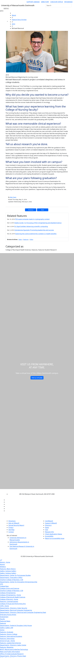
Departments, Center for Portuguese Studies (15, 575)
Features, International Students (11, 636)
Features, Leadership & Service (10, 643)
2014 (13, 24)
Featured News (5, 621)
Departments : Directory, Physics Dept (13, 656)
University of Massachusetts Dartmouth (35, 490)
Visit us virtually (37, 378)
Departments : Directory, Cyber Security (13, 608)
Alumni (2, 564)
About (14, 15)
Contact (11, 532)
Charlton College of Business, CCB (11, 580)
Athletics (3, 567)
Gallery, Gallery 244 (6, 628)
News (20, 239)
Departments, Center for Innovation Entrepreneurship (18, 582)
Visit (46, 530)
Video (31, 239)
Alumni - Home (5, 562)
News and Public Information (10, 652)
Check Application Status (53, 534)
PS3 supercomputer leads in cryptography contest (32, 219)
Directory (45, 2)
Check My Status (56, 2)
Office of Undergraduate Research (12, 654)
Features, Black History (8, 569)
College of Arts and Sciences (9, 588)
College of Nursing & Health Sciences (12, 597)
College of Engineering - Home (10, 595)
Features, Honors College (8, 634)
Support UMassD (33, 2)
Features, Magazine (6, 647)
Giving (2, 630)
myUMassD (68, 2)
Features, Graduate (6, 632)
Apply (47, 527)
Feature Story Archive (19, 20)
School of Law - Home (7, 641)
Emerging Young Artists (8, 615)
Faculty (2, 619)
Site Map (11, 530)
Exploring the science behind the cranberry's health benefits (35, 234)
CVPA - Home (4, 606)
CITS (1, 584)
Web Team (13, 197)
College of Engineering (8, 593)
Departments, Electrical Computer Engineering (16, 610)
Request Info (49, 532)
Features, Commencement (9, 602)
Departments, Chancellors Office (11, 578)
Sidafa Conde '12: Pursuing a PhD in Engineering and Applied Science (37, 223)
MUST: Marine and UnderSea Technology (14, 649)
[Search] (69, 5)
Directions (12, 521)
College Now (4, 586)
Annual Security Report (16, 525)
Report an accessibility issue (54, 538)
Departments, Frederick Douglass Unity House (16, 625)
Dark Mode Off (37, 554)
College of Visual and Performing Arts (13, 604)
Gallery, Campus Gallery (8, 571)
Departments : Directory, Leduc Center (13, 645)
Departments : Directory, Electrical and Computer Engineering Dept (23, 612)
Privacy (10, 527)
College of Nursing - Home (9, 599)
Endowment (4, 617)
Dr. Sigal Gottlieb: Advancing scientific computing (31, 226)
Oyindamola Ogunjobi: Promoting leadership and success (34, 230)
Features (25, 239)
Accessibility (49, 536)
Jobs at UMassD (13, 523)
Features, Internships (7, 639)
